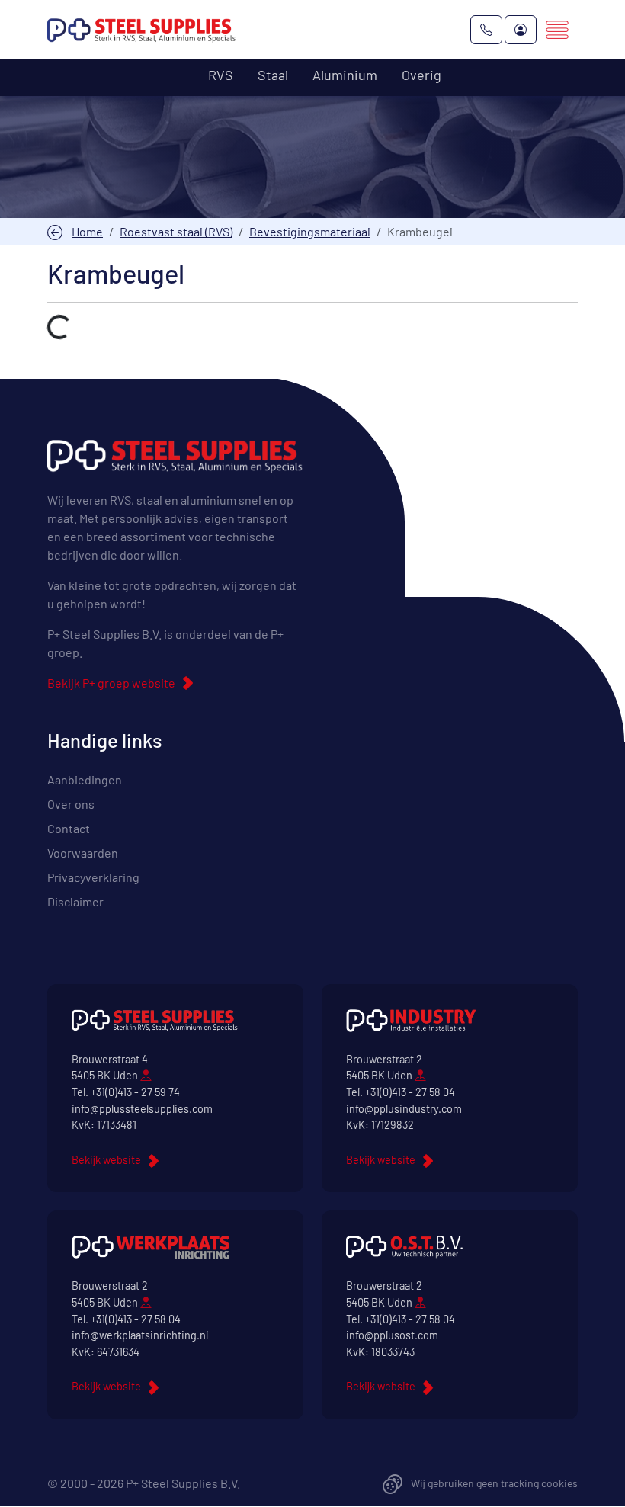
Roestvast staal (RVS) (176, 231)
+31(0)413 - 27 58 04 (410, 1091)
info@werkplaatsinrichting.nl (140, 1335)
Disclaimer (75, 901)
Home (87, 231)
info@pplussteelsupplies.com (142, 1108)
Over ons (71, 804)
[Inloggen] (521, 29)
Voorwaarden (82, 852)
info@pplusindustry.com (404, 1108)
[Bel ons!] (486, 29)
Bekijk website (106, 1159)
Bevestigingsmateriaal (309, 231)
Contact (68, 828)
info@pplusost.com (392, 1335)
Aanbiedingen (84, 779)
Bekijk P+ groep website (111, 682)
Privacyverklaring (93, 877)
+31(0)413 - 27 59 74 (135, 1091)
